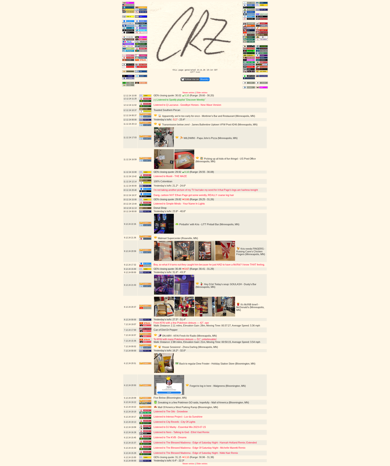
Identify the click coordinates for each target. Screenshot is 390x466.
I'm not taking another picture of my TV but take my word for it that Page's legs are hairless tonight (206, 190)
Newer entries (189, 92)
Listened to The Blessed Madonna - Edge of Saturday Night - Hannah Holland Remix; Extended (205, 442)
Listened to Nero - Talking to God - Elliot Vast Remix (181, 432)
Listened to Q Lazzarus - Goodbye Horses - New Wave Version (187, 105)
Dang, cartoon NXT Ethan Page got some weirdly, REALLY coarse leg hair (194, 195)
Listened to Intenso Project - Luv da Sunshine (178, 416)
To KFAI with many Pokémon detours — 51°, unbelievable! (185, 339)
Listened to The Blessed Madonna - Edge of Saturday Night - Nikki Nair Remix (196, 453)
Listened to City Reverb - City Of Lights (174, 422)
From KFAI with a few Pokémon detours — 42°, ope (181, 323)
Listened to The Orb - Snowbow (171, 411)
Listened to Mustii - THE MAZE (170, 176)
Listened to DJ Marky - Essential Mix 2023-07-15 (180, 427)
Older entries (201, 92)
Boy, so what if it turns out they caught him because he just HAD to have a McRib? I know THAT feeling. (209, 264)
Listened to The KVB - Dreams (170, 437)
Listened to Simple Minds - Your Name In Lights (179, 203)
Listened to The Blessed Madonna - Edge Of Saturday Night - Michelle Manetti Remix (199, 447)
